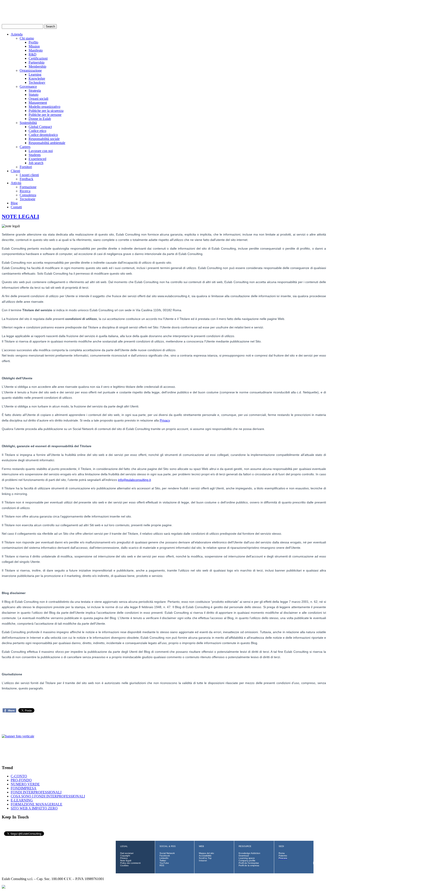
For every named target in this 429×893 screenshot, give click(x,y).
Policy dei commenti (130, 863)
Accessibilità (205, 855)
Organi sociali (38, 98)
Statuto (33, 94)
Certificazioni (38, 58)
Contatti (16, 207)
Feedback (26, 179)
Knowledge (37, 78)
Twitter (163, 860)
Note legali (125, 860)
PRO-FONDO (21, 780)
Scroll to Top (205, 858)
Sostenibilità (28, 123)
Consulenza (28, 195)
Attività (16, 183)
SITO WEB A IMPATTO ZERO (34, 808)
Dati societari (126, 853)
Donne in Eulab (40, 119)
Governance (28, 86)
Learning (35, 74)
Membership (37, 66)
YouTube (164, 863)
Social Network (167, 853)
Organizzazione (31, 70)
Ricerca (25, 191)
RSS (162, 865)
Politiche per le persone (45, 115)
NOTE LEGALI (20, 216)
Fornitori (26, 167)
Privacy (165, 420)
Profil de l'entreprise (249, 863)
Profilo (33, 42)
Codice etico (37, 131)
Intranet (203, 860)
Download (244, 855)
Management (38, 102)
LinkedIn (164, 858)
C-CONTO (19, 776)
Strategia (35, 90)
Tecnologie (27, 199)
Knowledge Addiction (249, 853)
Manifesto (36, 50)
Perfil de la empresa (249, 865)
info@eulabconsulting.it (134, 480)
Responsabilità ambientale (47, 143)
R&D (32, 54)
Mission (34, 46)
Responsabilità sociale (44, 139)
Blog (14, 203)
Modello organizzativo (44, 106)
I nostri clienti (29, 175)
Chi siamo (27, 38)
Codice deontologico (43, 135)
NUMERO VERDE (25, 784)
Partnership (36, 62)
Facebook (165, 855)
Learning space (247, 858)
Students (35, 155)
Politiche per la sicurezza (46, 111)
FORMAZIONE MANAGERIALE (36, 804)
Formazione (28, 187)
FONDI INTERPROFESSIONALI (36, 792)
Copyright (125, 855)
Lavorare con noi (41, 151)
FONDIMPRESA (23, 788)
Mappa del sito (206, 853)
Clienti (15, 171)
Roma (282, 853)
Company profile (247, 860)
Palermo (283, 855)
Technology (37, 82)
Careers (25, 147)
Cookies (124, 865)
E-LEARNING (22, 800)
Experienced (37, 159)
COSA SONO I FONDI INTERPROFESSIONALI (48, 796)
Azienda (17, 34)
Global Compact (40, 127)
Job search (36, 163)
